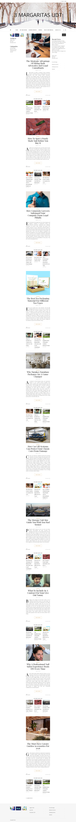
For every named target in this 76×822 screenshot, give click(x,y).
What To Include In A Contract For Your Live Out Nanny (29, 342)
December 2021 (13, 42)
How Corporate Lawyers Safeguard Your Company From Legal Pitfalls (38, 214)
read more (38, 91)
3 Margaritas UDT (38, 14)
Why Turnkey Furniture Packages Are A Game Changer (38, 374)
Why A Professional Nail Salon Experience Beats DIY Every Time (38, 666)
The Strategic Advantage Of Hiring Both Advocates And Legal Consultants (38, 64)
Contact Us (58, 29)
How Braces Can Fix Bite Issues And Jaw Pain (46, 108)
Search (64, 34)
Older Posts (30, 798)
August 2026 (12, 40)
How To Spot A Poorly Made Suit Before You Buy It (38, 140)
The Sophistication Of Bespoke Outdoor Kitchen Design (29, 110)
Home (17, 29)
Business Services (33, 29)
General (40, 29)
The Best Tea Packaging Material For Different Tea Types (38, 300)
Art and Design (23, 29)
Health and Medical (48, 29)
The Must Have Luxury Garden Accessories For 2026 (38, 746)
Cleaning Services (13, 50)
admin (29, 95)
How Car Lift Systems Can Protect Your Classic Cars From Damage (29, 261)
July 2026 (11, 41)
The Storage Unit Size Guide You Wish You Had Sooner (38, 522)
